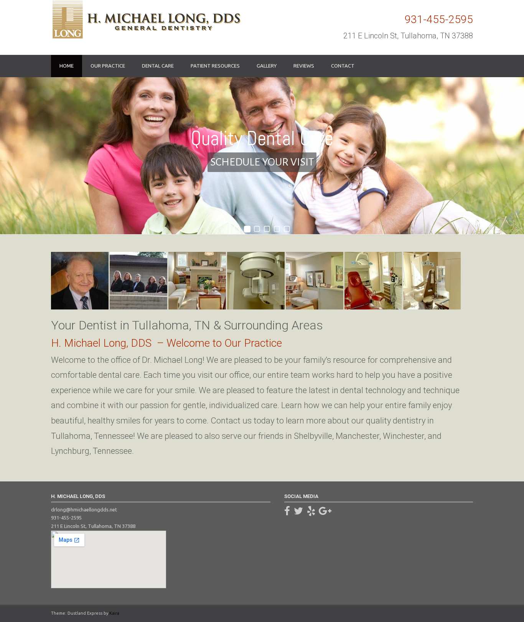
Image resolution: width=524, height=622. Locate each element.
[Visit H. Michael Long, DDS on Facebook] (287, 512)
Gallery (267, 65)
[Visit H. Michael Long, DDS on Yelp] (311, 512)
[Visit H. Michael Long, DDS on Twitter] (298, 512)
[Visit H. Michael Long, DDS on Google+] (325, 512)
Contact (342, 65)
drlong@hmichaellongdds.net (84, 509)
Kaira (114, 613)
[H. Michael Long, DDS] (146, 20)
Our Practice (108, 65)
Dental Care (158, 65)
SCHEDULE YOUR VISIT (262, 162)
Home (66, 65)
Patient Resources (215, 65)
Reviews (303, 65)
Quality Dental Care (262, 138)
